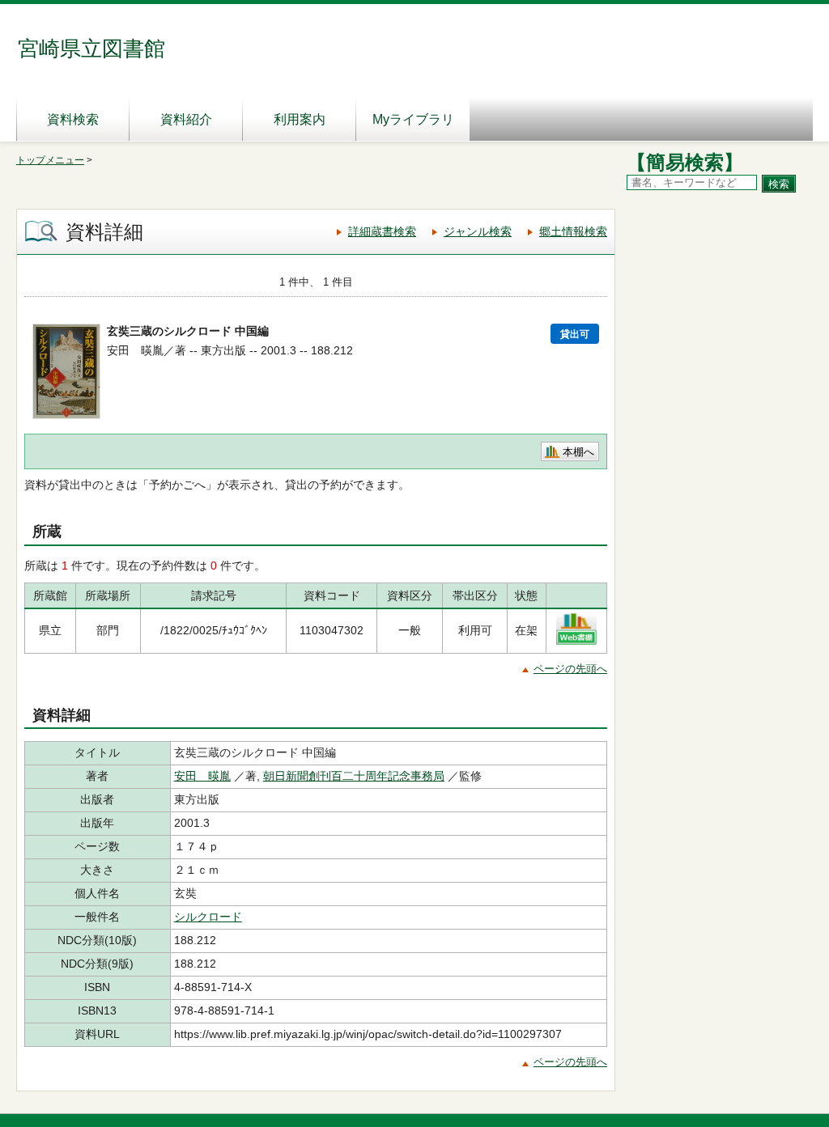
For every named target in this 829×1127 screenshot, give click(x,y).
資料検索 (73, 119)
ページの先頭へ (570, 669)
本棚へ (578, 452)
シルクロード (208, 916)
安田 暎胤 (202, 775)
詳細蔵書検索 (382, 231)
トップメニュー (50, 160)
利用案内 (299, 119)
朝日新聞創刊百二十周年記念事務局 (353, 775)
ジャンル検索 (478, 231)
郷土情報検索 (573, 231)
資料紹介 (186, 119)
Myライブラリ (413, 119)
